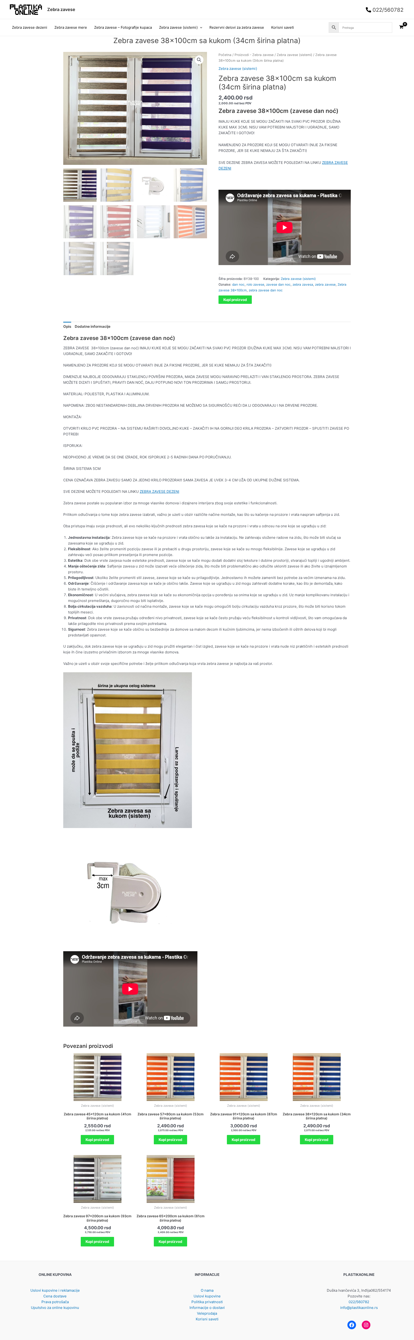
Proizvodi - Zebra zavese (254, 55)
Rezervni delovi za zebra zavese (236, 27)
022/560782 (359, 1302)
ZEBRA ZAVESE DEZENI (159, 491)
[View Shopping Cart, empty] (401, 27)
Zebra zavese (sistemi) (178, 27)
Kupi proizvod (235, 299)
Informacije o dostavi (207, 1307)
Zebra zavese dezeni (29, 27)
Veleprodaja (207, 1313)
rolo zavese (255, 284)
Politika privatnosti (207, 1302)
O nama (207, 1290)
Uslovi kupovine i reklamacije (55, 1290)
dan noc (238, 284)
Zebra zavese (61, 9)
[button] (200, 27)
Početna (224, 55)
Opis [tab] (67, 326)
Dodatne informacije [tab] (92, 326)
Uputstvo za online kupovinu (55, 1307)
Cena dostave (55, 1296)
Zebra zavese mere (70, 27)
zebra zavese (325, 284)
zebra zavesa (303, 284)
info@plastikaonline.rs (359, 1307)
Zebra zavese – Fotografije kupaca (123, 27)
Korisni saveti (282, 27)
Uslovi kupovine (207, 1296)
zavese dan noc (278, 284)
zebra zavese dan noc (266, 290)
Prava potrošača (55, 1302)
